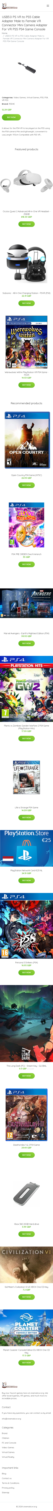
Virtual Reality (8, 1457)
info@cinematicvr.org (11, 1419)
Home (4, 33)
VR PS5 (5, 100)
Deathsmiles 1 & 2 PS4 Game (26, 1145)
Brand (4, 1433)
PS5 (42, 97)
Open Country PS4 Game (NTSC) (26, 475)
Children (5, 1438)
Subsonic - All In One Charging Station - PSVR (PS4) (26, 293)
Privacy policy (8, 1488)
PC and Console (9, 1443)
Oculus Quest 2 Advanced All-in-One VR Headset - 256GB (26, 212)
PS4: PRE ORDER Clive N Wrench (26, 554)
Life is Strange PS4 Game (26, 807)
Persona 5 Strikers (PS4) (26, 962)
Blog (4, 1473)
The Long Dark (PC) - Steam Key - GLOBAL (27, 1066)
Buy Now (11, 117)
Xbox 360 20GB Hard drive (26, 1224)
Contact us (7, 1478)
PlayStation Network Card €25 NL (26, 870)
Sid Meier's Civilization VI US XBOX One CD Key (26, 1287)
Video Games (20, 97)
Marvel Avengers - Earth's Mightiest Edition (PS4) (26, 633)
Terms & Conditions (10, 1483)
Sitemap (5, 1492)
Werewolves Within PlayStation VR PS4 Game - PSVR (26, 373)
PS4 (46, 97)
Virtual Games (33, 97)
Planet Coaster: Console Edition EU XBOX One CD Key (26, 1351)
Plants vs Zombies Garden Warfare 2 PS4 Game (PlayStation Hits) (26, 727)
